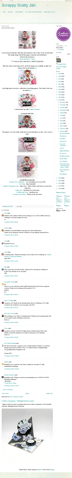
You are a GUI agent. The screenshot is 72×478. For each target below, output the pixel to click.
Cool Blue (62, 138)
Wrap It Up (63, 141)
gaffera (40, 469)
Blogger (52, 469)
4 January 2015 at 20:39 (11, 294)
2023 (59, 79)
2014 (59, 178)
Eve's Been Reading (10, 343)
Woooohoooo (63, 174)
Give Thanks (63, 161)
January (62, 131)
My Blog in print (64, 156)
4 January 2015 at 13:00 (11, 246)
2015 (59, 100)
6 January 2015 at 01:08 (11, 322)
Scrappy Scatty (61, 64)
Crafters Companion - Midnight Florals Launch (18, 401)
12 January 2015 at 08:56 (11, 356)
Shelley (6, 362)
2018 (59, 92)
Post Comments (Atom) (16, 396)
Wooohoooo (63, 136)
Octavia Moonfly (64, 133)
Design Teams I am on (49, 12)
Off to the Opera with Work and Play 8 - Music (64, 165)
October (62, 107)
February (63, 128)
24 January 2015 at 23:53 (11, 385)
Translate (61, 49)
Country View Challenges (17, 182)
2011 (59, 186)
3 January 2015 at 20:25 (11, 222)
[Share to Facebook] (20, 206)
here (35, 68)
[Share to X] (19, 206)
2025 (59, 73)
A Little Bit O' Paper (10, 383)
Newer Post (5, 393)
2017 (59, 94)
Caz (5, 241)
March (62, 126)
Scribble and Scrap (22, 192)
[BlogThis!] (18, 206)
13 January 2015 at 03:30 (11, 369)
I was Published (19, 12)
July (61, 115)
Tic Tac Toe (63, 153)
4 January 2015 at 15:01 (11, 261)
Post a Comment (8, 389)
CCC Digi (22, 184)
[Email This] (17, 206)
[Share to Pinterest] (21, 206)
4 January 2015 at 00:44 (11, 235)
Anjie (5, 252)
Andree (6, 228)
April (61, 123)
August (62, 112)
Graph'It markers (34, 109)
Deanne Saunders (9, 375)
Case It (62, 148)
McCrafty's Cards (9, 313)
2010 (59, 188)
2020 (59, 86)
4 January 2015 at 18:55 (11, 276)
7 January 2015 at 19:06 (11, 337)
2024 (59, 76)
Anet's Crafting (8, 300)
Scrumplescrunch (9, 282)
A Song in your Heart (19, 194)
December (63, 102)
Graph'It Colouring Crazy (11, 186)
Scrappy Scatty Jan (19, 5)
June (61, 118)
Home (4, 12)
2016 (59, 97)
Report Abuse (60, 192)
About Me (10, 12)
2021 (59, 84)
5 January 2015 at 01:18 (11, 307)
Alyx (5, 213)
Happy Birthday (64, 151)
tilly (5, 267)
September (63, 110)
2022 (59, 81)
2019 (59, 89)
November (63, 105)
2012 (59, 183)
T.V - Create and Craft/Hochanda (33, 12)
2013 (59, 180)
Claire (6, 328)
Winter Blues (63, 158)
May (61, 120)
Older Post (49, 393)
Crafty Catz (18, 190)
